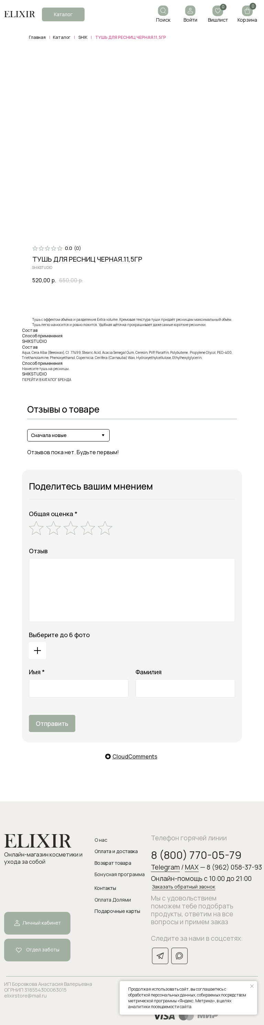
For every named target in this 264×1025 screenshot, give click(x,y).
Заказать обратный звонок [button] (183, 886)
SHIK (82, 37)
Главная (37, 37)
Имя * (37, 672)
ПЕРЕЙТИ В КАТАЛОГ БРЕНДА (46, 379)
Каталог (61, 37)
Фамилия (148, 672)
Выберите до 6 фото (59, 635)
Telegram (165, 867)
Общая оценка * (53, 514)
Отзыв (38, 551)
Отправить (52, 723)
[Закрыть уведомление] (252, 986)
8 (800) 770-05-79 (196, 855)
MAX (192, 867)
